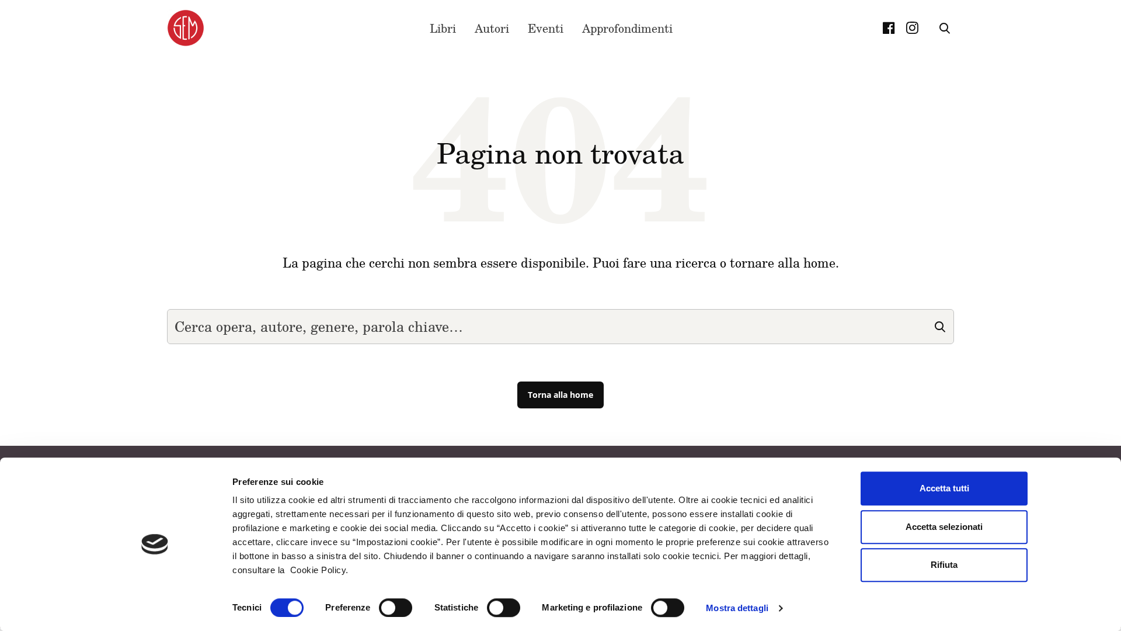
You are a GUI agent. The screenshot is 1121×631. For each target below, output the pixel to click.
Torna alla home (560, 394)
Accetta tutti (944, 488)
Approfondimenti (627, 28)
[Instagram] (912, 28)
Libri (443, 28)
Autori (492, 28)
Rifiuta (944, 565)
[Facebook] (888, 28)
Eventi (545, 28)
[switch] (395, 607)
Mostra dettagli (737, 608)
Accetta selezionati (944, 527)
